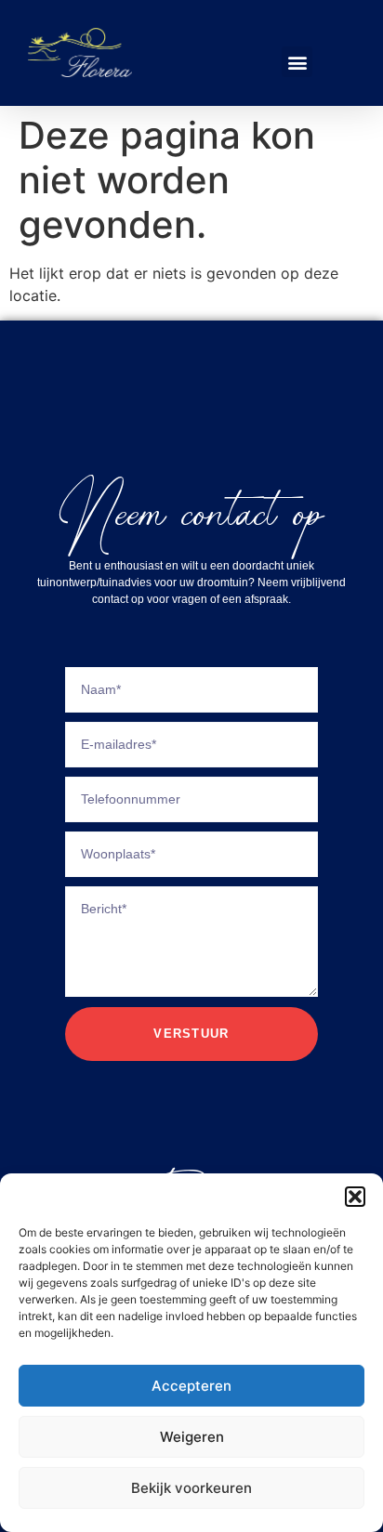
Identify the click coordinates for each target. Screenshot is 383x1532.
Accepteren (191, 1386)
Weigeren (192, 1437)
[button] (355, 1196)
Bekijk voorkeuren (191, 1488)
